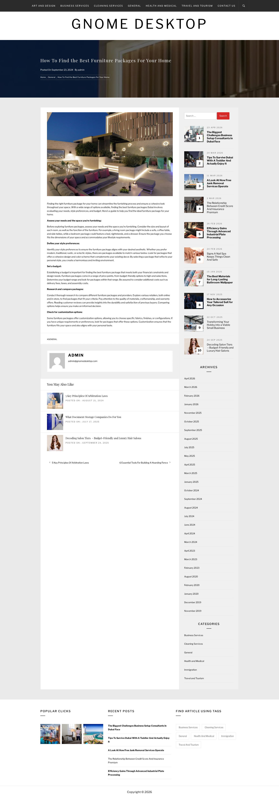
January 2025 (191, 481)
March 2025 (190, 473)
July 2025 (189, 447)
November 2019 (192, 610)
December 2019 (192, 602)
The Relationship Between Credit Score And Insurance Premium (220, 207)
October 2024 (191, 490)
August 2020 (191, 576)
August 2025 (191, 438)
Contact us (226, 5)
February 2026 (191, 395)
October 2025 (191, 421)
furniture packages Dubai (141, 207)
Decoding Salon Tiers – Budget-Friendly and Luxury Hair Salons (103, 438)
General (134, 5)
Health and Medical (161, 5)
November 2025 (193, 412)
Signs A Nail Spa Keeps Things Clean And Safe (218, 256)
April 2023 (189, 550)
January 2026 (191, 404)
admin (81, 69)
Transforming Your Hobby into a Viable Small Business (218, 324)
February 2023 (191, 567)
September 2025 (193, 430)
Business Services (74, 5)
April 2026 (189, 378)
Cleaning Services (108, 5)
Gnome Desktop (139, 24)
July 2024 (189, 516)
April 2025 (189, 464)
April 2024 (189, 533)
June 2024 (189, 524)
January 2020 (191, 593)
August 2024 (191, 507)
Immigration (190, 669)
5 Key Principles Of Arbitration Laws (87, 396)
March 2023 (190, 559)
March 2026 (190, 387)
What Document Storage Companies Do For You (93, 417)
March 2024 (190, 542)
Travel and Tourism (197, 5)
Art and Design (44, 5)
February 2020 (192, 585)
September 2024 (193, 499)
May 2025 (189, 455)
